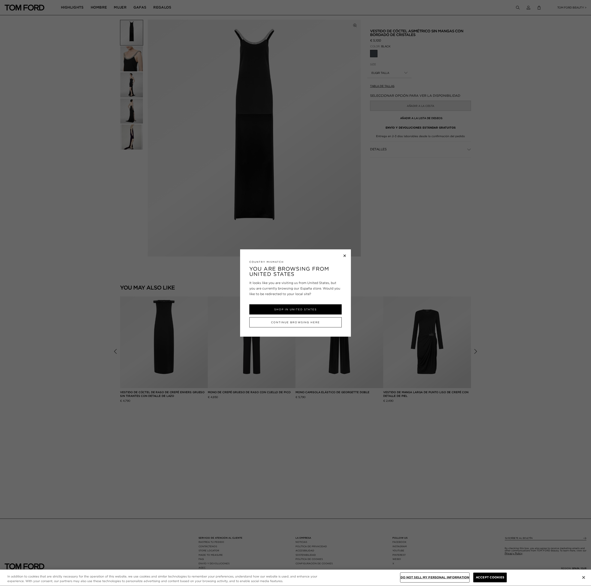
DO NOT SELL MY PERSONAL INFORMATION (435, 577)
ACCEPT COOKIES (490, 577)
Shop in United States (295, 309)
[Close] (584, 577)
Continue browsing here (295, 322)
